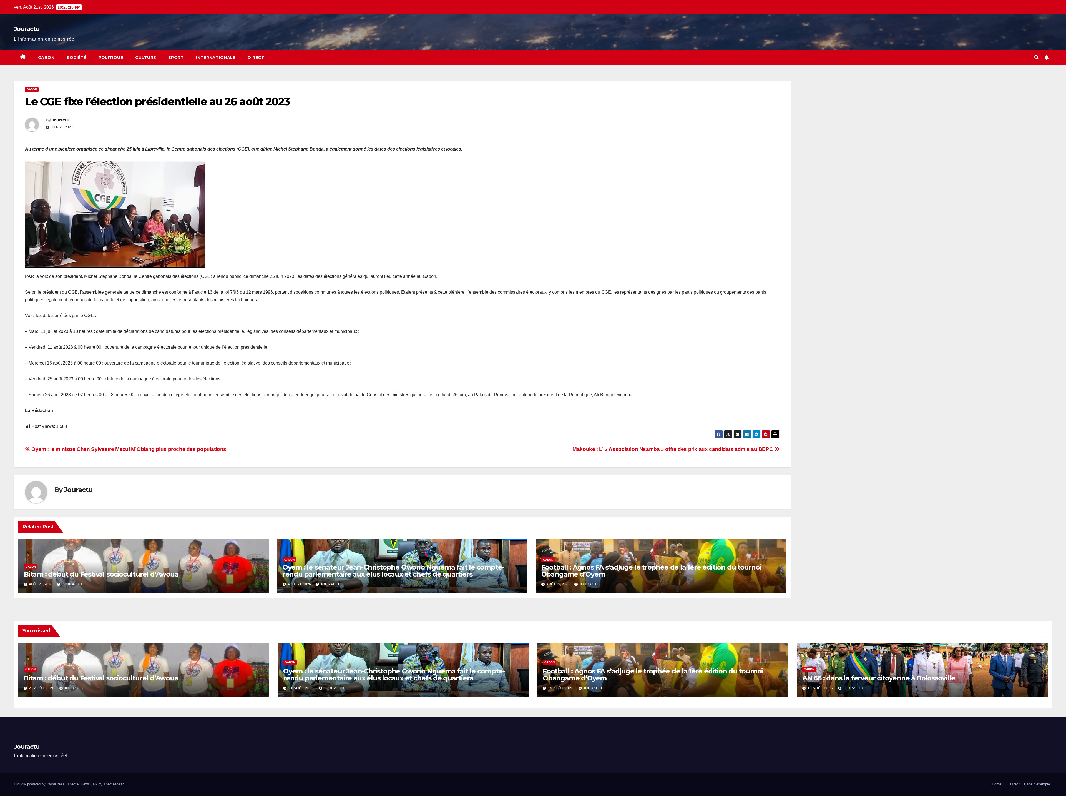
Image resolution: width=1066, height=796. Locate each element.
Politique (111, 57)
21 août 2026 (42, 688)
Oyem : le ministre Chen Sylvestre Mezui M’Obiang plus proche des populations (128, 449)
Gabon (46, 57)
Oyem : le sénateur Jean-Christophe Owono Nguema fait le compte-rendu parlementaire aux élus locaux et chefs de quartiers (393, 570)
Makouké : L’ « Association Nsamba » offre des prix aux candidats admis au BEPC (673, 449)
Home (996, 784)
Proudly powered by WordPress (40, 784)
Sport (176, 57)
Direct (256, 57)
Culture (145, 57)
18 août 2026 (821, 688)
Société (76, 57)
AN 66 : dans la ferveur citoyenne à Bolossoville (878, 678)
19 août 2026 (561, 688)
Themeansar (113, 784)
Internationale (215, 57)
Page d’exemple (1037, 784)
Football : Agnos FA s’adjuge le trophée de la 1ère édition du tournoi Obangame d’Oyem (651, 570)
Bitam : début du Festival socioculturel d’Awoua (101, 574)
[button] (1036, 57)
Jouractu (26, 29)
